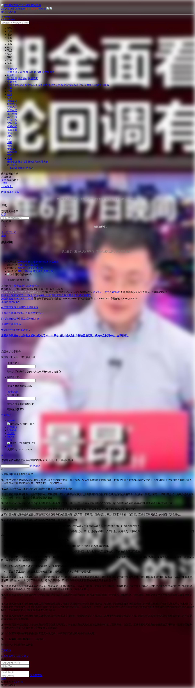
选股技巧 (12, 110)
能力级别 (12, 104)
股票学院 (34, 285)
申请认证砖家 (25, 271)
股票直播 (12, 72)
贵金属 (11, 149)
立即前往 (6, 650)
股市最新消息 (21, 285)
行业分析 (12, 120)
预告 (25, 72)
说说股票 (12, 78)
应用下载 (22, 265)
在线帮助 (49, 72)
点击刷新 (13, 391)
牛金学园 (12, 81)
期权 (9, 142)
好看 (9, 91)
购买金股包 (32, 8)
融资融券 (12, 152)
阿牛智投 (12, 165)
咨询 (9, 446)
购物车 (11, 436)
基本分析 (12, 117)
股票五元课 (67, 85)
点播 (31, 72)
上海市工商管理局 (11, 324)
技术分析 (12, 113)
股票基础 (12, 101)
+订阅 (4, 183)
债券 (9, 133)
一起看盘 (12, 168)
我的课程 (12, 427)
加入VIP (5, 8)
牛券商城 (104, 85)
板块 (25, 168)
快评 (9, 94)
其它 (9, 155)
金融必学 (55, 85)
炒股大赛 (43, 161)
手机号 (5, 669)
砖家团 (11, 75)
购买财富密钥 (18, 8)
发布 (3, 235)
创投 (9, 145)
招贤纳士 (38, 271)
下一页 (12, 232)
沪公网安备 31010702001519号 (17, 298)
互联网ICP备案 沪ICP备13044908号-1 (21, 292)
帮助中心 (22, 268)
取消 (37, 466)
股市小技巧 (80, 85)
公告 (40, 268)
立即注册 (18, 682)
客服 (9, 440)
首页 (9, 85)
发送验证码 (36, 675)
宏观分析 (12, 123)
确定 (32, 466)
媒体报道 (33, 261)
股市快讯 (39, 72)
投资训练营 (44, 85)
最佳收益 (12, 161)
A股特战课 (18, 85)
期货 (9, 136)
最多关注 (22, 161)
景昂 (3, 180)
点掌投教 (33, 265)
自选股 (11, 433)
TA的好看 (6, 186)
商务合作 (33, 268)
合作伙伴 (43, 261)
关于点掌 (22, 261)
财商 (9, 97)
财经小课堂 (93, 85)
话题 (9, 88)
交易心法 (12, 107)
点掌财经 (12, 69)
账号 (3, 659)
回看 (20, 72)
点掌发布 (48, 271)
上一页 (5, 232)
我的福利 (12, 430)
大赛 (9, 158)
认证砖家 (33, 78)
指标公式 (12, 126)
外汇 (9, 139)
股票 (20, 168)
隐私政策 (53, 261)
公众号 (11, 420)
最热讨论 (33, 161)
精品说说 (22, 78)
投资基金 (12, 129)
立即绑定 (6, 415)
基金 (31, 168)
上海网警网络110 (10, 301)
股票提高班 (31, 85)
